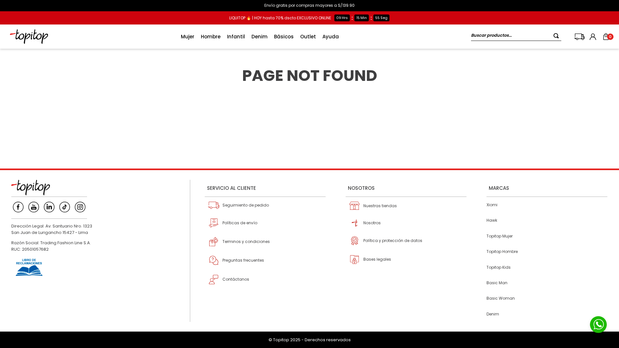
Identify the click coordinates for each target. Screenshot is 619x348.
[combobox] (516, 36)
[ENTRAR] (593, 37)
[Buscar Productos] (557, 35)
